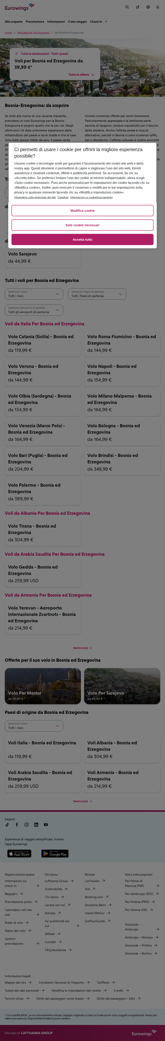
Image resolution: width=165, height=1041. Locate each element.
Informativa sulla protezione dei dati (35, 197)
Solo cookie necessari (82, 225)
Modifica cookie (82, 211)
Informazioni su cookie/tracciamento (91, 197)
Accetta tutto (82, 239)
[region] (82, 195)
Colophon (63, 197)
